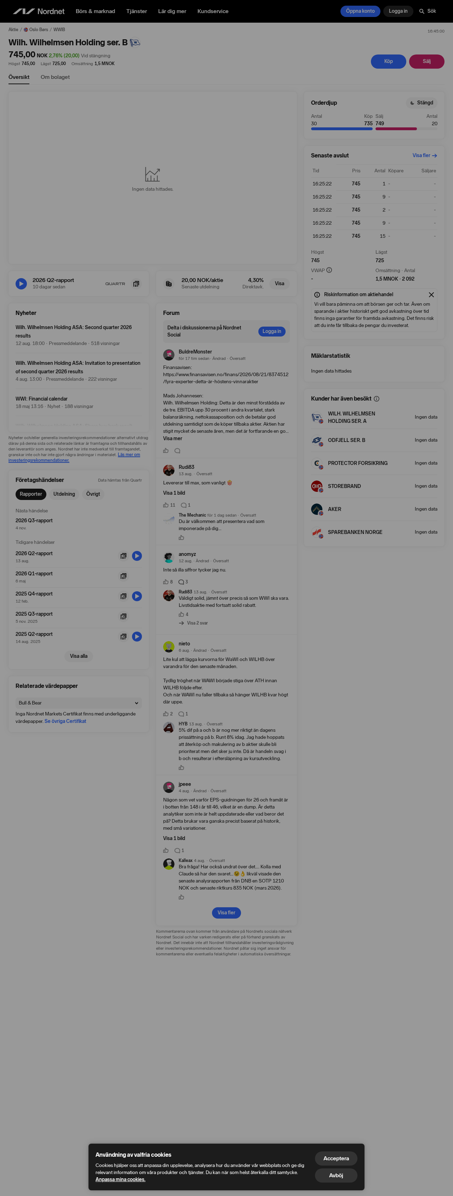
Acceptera (336, 1158)
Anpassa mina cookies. (120, 1180)
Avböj (336, 1175)
